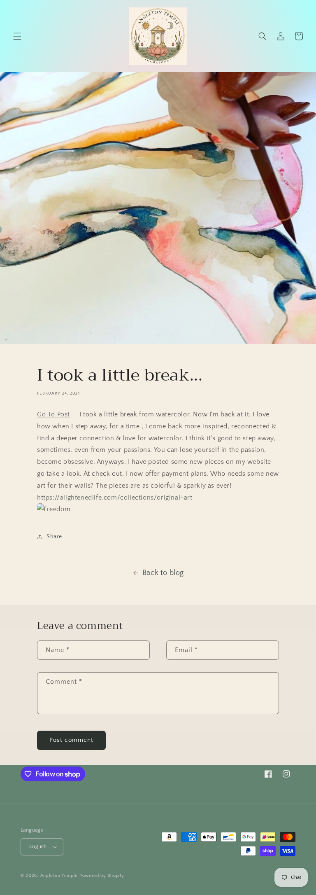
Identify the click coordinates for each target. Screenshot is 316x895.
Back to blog (163, 573)
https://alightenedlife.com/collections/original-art (115, 497)
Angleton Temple (59, 875)
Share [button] (54, 536)
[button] (17, 36)
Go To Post (53, 414)
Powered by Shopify (101, 875)
